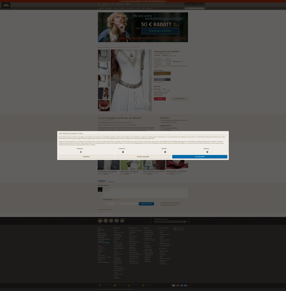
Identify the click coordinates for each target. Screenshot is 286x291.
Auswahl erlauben (143, 156)
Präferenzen (122, 148)
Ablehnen (86, 156)
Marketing (206, 148)
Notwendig (80, 148)
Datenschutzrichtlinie (197, 143)
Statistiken (164, 148)
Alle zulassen (199, 156)
